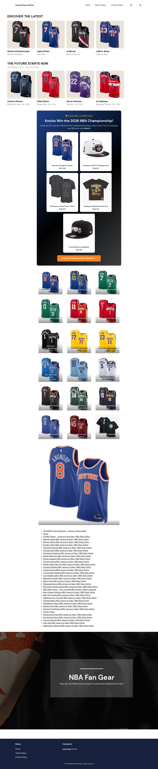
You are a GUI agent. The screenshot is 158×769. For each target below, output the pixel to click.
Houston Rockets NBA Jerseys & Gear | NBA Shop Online (67, 567)
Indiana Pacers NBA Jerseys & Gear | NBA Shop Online (66, 570)
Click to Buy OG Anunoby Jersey (79, 522)
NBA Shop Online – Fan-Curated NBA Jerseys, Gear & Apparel (69, 589)
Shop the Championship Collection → (79, 258)
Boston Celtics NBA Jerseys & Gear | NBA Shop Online (66, 542)
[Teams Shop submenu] (106, 5)
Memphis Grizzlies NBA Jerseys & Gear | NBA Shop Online (67, 578)
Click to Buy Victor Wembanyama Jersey (50, 348)
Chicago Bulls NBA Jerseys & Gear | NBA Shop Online (65, 550)
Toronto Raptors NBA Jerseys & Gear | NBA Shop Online (66, 620)
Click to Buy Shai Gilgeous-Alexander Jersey (50, 377)
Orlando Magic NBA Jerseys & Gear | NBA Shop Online (66, 600)
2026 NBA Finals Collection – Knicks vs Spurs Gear (64, 531)
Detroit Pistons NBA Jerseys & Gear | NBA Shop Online (66, 561)
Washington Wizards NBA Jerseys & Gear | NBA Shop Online (68, 626)
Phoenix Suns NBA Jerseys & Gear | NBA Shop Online (65, 606)
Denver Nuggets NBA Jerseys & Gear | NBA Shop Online (66, 559)
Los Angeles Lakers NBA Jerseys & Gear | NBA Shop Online (68, 575)
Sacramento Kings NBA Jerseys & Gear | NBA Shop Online (67, 614)
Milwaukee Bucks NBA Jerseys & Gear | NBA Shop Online (67, 584)
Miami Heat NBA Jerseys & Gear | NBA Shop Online (64, 581)
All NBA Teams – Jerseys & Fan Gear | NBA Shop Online (66, 536)
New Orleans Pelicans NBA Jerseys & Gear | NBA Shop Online (69, 592)
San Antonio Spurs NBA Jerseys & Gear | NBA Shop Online (67, 617)
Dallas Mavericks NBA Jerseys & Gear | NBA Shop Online (67, 556)
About (45, 534)
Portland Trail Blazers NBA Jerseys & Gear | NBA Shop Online (68, 609)
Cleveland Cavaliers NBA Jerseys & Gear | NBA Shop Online (68, 553)
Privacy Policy (49, 612)
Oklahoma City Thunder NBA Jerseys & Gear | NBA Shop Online (70, 598)
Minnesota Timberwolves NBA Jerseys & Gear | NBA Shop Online (70, 587)
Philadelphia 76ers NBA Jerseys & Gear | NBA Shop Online (67, 603)
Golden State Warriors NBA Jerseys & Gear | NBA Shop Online (69, 564)
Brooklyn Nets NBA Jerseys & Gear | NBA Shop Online (65, 545)
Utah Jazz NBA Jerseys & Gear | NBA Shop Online (64, 623)
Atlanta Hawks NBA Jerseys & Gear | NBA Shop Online (66, 539)
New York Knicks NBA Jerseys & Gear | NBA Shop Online (66, 595)
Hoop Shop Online (24, 5)
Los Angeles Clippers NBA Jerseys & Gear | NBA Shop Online (68, 573)
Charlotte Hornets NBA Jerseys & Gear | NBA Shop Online (67, 547)
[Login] (131, 5)
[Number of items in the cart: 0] (140, 5)
